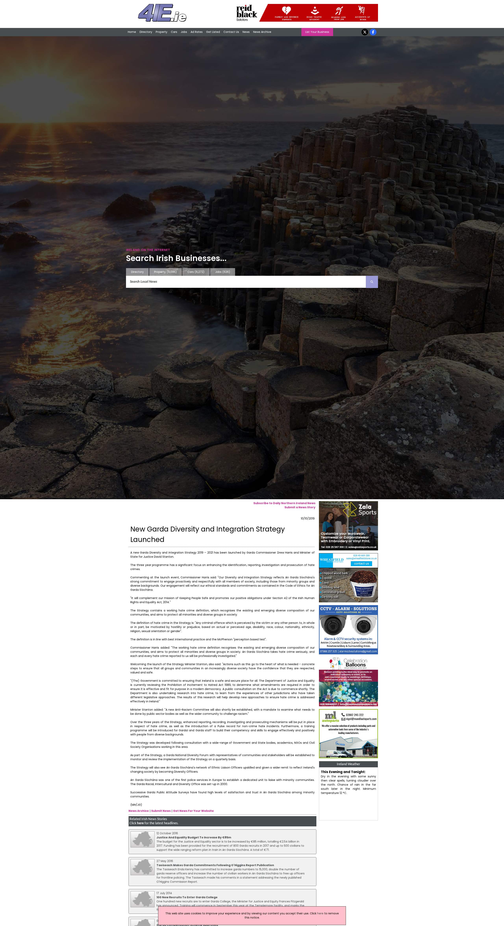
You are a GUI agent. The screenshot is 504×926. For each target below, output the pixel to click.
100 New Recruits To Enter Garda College (187, 897)
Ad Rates (197, 32)
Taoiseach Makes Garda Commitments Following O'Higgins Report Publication (215, 865)
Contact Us (231, 32)
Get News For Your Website (193, 811)
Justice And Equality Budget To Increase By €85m (194, 837)
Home (132, 32)
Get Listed (213, 32)
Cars (174, 32)
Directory (146, 32)
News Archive (262, 32)
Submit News (161, 811)
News (246, 32)
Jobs (184, 32)
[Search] (372, 282)
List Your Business (317, 32)
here (140, 823)
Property (161, 32)
